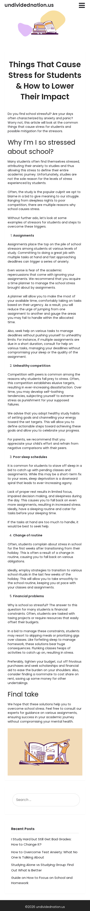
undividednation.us (29, 5)
